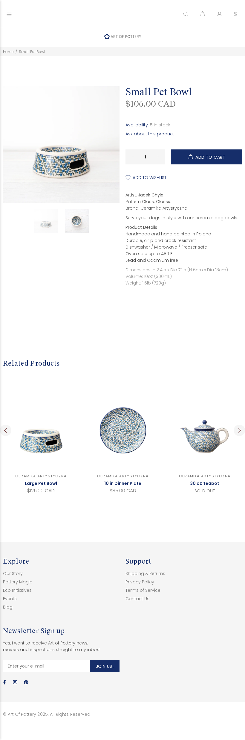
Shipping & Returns (145, 573)
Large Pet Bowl (41, 483)
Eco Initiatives (17, 590)
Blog (8, 607)
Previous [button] (5, 430)
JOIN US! (105, 666)
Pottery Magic (17, 582)
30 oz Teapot (204, 483)
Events (10, 599)
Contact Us (137, 599)
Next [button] (239, 430)
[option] (49, 221)
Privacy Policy (139, 582)
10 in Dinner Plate (122, 483)
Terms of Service (142, 590)
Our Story (13, 573)
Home (8, 51)
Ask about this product (149, 134)
